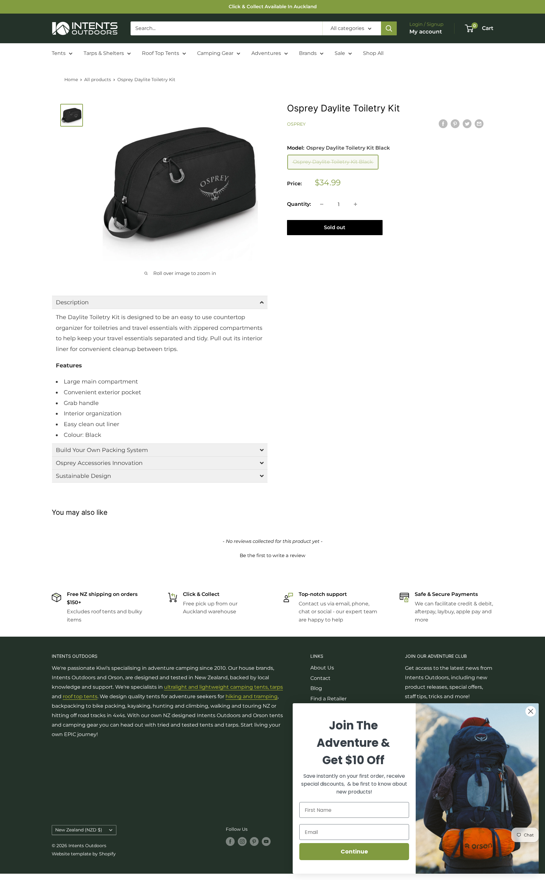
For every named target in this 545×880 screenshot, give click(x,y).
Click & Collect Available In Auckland (273, 6)
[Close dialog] (530, 711)
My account (425, 31)
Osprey (296, 124)
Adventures (266, 53)
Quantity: (299, 204)
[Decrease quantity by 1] (321, 204)
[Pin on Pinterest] (455, 123)
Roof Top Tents (160, 53)
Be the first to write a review (272, 555)
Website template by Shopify (84, 854)
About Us (322, 668)
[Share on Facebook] (443, 123)
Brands (308, 53)
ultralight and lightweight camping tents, (217, 687)
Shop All (373, 53)
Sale (340, 53)
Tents (59, 53)
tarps (276, 687)
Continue (354, 851)
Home (71, 79)
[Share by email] (479, 123)
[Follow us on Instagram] (242, 841)
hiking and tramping (252, 696)
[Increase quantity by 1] (355, 204)
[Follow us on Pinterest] (254, 841)
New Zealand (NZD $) (78, 829)
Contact (320, 678)
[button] (160, 302)
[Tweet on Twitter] (467, 123)
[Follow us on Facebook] (230, 841)
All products (97, 79)
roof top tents (80, 696)
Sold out (334, 227)
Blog (316, 688)
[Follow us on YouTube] (266, 841)
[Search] (389, 28)
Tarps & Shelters (104, 53)
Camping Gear (215, 53)
